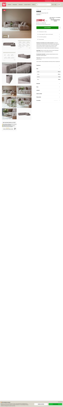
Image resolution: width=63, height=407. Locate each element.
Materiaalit (38, 83)
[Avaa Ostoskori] (55, 4)
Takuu (37, 86)
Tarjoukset (21, 4)
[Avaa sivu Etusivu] (4, 4)
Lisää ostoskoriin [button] (47, 27)
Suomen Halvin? (27, 4)
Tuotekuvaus (38, 65)
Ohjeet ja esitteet (39, 93)
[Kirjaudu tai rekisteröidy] (52, 4)
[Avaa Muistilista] (54, 4)
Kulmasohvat (49, 9)
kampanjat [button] (15, 4)
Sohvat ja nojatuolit (43, 9)
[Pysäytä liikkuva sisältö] (3, 0)
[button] (60, 27)
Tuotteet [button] (9, 4)
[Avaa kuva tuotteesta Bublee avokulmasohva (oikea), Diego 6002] (17, 23)
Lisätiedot (38, 90)
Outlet (33, 4)
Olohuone (37, 9)
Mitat (37, 68)
